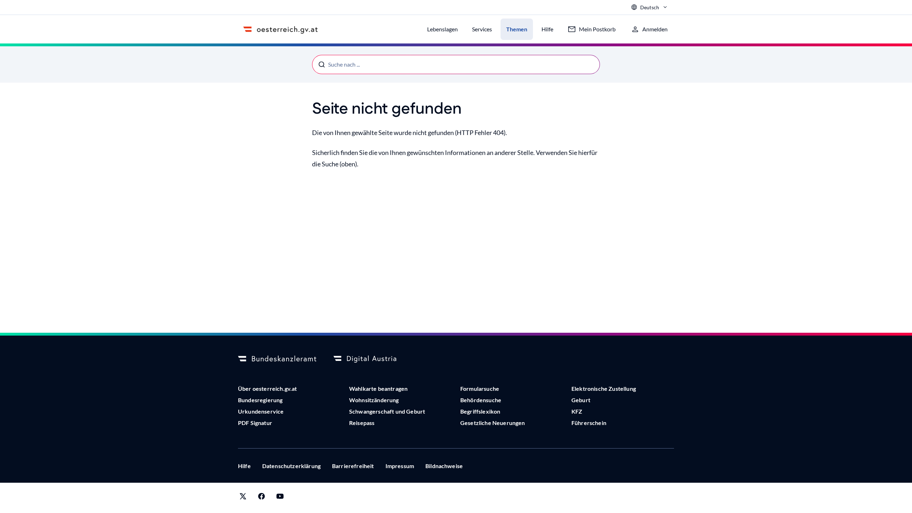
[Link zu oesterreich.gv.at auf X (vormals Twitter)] (243, 497)
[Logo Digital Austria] (372, 359)
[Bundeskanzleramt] (277, 359)
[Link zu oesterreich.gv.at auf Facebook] (261, 497)
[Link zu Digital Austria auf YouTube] (280, 497)
